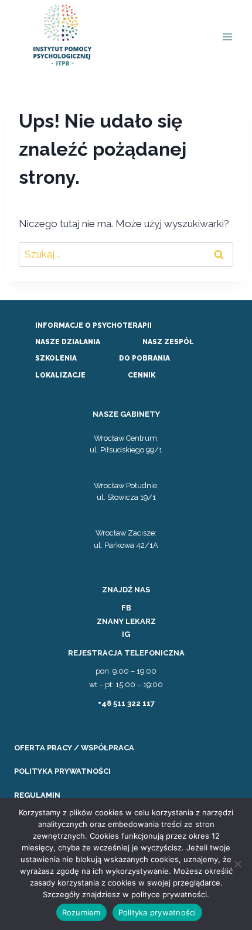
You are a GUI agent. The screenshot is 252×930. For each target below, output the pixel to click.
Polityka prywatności (157, 912)
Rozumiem (81, 912)
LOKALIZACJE (60, 375)
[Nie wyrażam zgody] (237, 864)
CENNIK (141, 375)
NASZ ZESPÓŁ (167, 342)
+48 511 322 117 (126, 703)
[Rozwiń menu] (227, 37)
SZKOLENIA (56, 358)
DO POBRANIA (144, 358)
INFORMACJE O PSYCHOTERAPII (93, 325)
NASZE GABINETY (126, 414)
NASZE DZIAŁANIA (67, 342)
